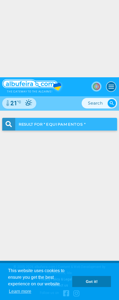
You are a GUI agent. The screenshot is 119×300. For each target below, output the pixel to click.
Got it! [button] (92, 281)
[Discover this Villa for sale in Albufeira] (59, 38)
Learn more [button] (20, 291)
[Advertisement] (59, 191)
